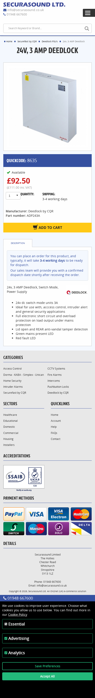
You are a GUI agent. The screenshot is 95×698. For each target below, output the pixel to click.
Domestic (9, 427)
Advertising (18, 638)
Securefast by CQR (27, 41)
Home (9, 41)
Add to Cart (50, 227)
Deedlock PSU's (50, 41)
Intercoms (54, 381)
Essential (16, 624)
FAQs (54, 433)
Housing (8, 439)
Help (54, 427)
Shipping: (48, 194)
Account (56, 421)
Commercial (10, 433)
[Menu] (89, 13)
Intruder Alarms (13, 387)
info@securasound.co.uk (25, 10)
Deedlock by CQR (58, 393)
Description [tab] (18, 243)
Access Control (12, 368)
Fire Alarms (55, 375)
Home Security (12, 381)
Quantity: (27, 194)
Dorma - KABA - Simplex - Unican (23, 375)
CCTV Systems (56, 368)
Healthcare (10, 415)
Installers (9, 445)
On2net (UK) (56, 591)
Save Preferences (47, 666)
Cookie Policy (17, 614)
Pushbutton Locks (58, 387)
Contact (55, 439)
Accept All (47, 676)
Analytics (16, 652)
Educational (10, 421)
